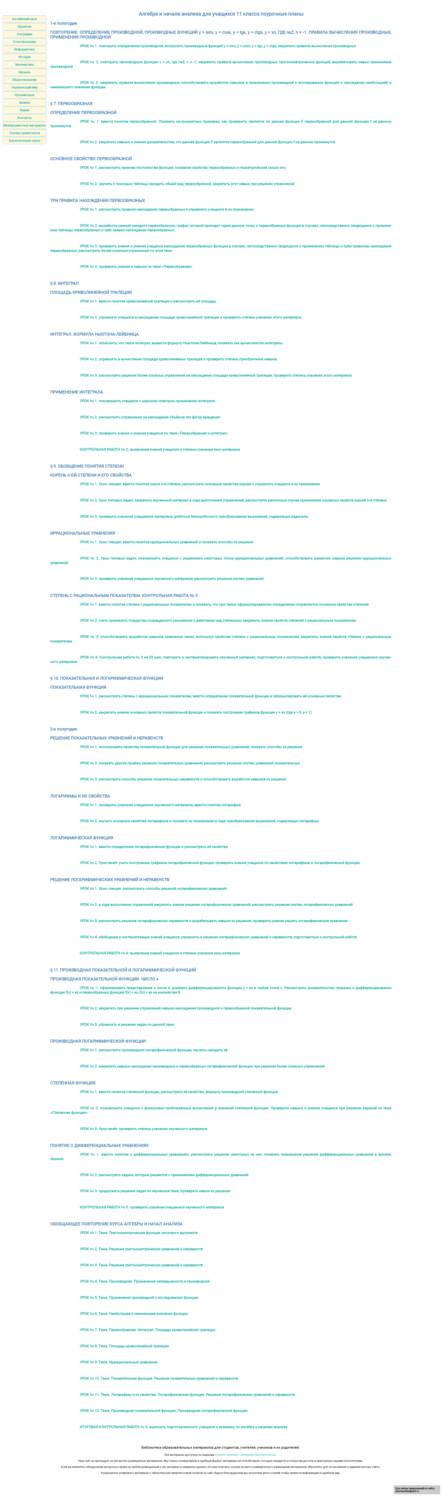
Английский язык (24, 19)
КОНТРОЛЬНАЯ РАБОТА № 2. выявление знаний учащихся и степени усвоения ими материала (160, 449)
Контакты (24, 118)
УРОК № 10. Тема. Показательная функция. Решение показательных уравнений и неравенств (159, 1378)
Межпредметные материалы (24, 125)
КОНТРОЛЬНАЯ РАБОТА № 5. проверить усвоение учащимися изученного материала (152, 1207)
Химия (24, 110)
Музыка (24, 72)
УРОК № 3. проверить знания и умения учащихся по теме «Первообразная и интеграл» (154, 433)
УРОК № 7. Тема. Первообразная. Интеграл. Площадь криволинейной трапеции (147, 1330)
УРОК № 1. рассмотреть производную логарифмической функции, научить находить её (154, 1050)
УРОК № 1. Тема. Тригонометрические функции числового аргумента (139, 1233)
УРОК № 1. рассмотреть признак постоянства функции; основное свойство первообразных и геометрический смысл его (183, 167)
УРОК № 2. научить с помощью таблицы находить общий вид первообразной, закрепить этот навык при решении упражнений (187, 184)
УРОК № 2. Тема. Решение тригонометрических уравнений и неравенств (141, 1249)
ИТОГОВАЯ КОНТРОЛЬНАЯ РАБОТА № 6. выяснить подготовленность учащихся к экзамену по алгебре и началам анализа (183, 1427)
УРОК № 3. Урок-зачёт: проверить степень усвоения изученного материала (143, 1129)
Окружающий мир (24, 87)
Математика (24, 64)
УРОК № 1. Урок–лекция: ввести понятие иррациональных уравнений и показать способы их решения (166, 542)
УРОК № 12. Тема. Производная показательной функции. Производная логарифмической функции (164, 1410)
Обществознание (24, 80)
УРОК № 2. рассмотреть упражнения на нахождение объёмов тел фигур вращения (150, 417)
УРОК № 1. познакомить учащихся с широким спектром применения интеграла (147, 401)
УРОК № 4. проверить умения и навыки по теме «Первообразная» (136, 266)
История (24, 57)
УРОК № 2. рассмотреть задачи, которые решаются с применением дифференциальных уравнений (164, 1175)
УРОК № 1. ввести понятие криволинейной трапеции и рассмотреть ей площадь (148, 301)
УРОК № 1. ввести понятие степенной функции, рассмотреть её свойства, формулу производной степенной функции (179, 1092)
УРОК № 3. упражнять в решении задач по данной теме (127, 1024)
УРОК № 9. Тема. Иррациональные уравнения (118, 1362)
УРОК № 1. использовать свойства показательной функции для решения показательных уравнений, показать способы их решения (191, 747)
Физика (24, 102)
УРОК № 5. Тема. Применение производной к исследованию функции (139, 1297)
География (24, 34)
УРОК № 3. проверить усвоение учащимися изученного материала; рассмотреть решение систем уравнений (172, 578)
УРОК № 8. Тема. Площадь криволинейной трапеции (124, 1346)
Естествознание (24, 42)
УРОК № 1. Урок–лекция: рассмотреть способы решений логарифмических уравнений (153, 888)
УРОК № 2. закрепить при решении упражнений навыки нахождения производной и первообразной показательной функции (185, 1008)
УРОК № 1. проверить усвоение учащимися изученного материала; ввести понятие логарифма (160, 805)
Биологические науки (24, 140)
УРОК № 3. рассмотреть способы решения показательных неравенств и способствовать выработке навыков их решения (183, 779)
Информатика (24, 49)
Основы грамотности (24, 133)
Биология (24, 26)
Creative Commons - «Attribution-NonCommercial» (245, 1454)
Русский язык (25, 95)
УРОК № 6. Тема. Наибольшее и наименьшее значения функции (134, 1313)
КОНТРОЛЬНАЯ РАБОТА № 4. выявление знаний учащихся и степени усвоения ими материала (160, 953)
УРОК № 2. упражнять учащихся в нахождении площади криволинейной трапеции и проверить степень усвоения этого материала (190, 317)
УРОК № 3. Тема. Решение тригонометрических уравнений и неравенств (141, 1265)
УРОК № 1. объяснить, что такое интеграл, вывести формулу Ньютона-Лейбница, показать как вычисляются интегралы (181, 343)
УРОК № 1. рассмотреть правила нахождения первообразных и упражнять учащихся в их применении (167, 209)
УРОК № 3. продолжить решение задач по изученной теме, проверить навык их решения (155, 1191)
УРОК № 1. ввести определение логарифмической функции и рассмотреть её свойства (154, 846)
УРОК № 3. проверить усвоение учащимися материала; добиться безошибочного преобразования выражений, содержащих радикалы (194, 516)
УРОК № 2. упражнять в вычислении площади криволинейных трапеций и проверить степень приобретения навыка (178, 359)
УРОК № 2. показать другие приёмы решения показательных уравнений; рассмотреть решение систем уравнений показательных (190, 763)
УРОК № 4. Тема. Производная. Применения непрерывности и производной (145, 1281)
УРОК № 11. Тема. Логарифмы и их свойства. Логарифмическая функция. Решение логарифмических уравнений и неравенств (187, 1394)
